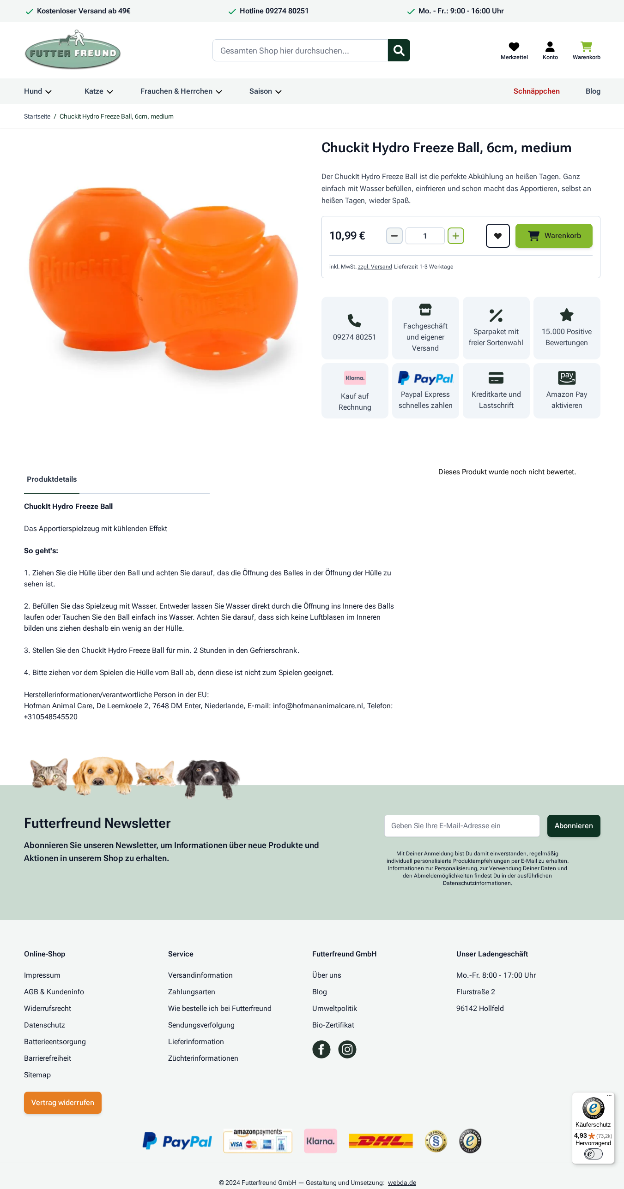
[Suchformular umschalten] (399, 50)
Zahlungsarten (191, 991)
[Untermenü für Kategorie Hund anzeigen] (48, 91)
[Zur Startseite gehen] (73, 50)
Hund (33, 91)
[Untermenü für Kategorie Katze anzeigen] (110, 91)
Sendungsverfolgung (201, 1025)
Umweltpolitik (334, 1008)
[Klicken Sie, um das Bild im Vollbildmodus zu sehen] (163, 278)
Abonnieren (574, 825)
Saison (260, 91)
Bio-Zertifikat (333, 1025)
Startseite (37, 116)
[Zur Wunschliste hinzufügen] (498, 236)
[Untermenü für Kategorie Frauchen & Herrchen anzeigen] (219, 91)
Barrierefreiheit (47, 1058)
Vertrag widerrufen (62, 1102)
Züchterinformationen (203, 1058)
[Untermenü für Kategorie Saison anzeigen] (278, 91)
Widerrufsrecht (47, 1008)
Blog (593, 91)
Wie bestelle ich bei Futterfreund (220, 1008)
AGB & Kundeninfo (54, 991)
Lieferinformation (196, 1041)
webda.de (402, 1182)
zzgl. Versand (375, 266)
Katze (94, 91)
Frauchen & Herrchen (176, 91)
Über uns (326, 975)
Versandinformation (200, 975)
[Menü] (609, 1097)
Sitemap (37, 1074)
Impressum (42, 975)
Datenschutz (44, 1025)
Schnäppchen (537, 91)
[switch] (593, 1153)
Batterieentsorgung (55, 1041)
